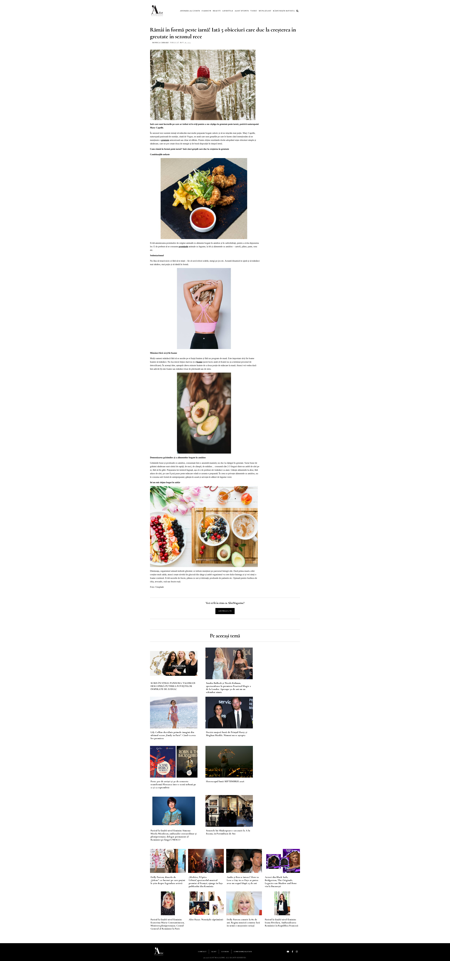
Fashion (206, 11)
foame (199, 362)
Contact (202, 952)
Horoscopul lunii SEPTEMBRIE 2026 (225, 781)
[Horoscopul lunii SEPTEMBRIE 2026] (233, 762)
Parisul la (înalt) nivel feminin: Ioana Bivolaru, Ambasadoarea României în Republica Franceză (281, 922)
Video (253, 11)
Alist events (242, 11)
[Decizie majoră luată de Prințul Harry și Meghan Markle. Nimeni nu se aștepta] (233, 712)
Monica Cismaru (160, 43)
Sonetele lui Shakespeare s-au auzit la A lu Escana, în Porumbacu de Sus (228, 832)
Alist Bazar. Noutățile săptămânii (206, 919)
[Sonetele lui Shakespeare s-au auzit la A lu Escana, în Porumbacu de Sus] (233, 811)
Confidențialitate (243, 952)
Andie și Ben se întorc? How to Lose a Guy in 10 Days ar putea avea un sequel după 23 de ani (243, 880)
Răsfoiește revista (284, 11)
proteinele (183, 246)
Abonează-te (225, 611)
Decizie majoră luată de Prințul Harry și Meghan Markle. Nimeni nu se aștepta (226, 734)
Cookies (225, 952)
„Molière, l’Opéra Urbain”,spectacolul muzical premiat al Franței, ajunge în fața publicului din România (206, 882)
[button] (297, 10)
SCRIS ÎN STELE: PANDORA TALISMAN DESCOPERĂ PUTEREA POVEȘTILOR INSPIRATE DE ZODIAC (173, 686)
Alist (213, 952)
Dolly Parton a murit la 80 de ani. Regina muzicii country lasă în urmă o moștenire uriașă (243, 922)
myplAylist (265, 11)
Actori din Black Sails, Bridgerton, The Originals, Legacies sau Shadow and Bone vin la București (281, 882)
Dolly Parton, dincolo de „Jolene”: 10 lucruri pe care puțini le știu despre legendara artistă (168, 880)
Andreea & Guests (190, 11)
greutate (165, 140)
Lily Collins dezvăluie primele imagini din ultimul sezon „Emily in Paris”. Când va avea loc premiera (173, 735)
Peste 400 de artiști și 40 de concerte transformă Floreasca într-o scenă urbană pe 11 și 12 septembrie (173, 784)
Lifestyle (227, 11)
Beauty (217, 11)
